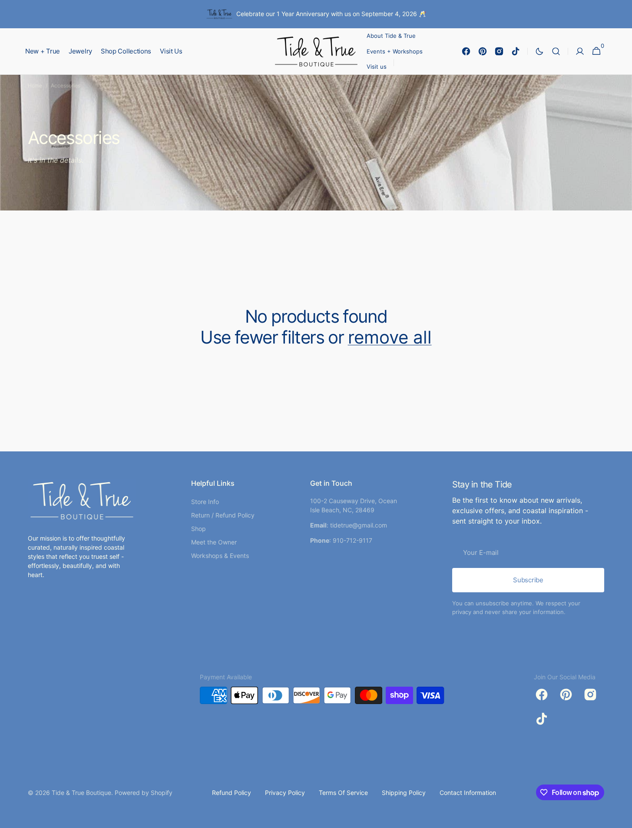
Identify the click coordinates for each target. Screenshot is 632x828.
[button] (556, 51)
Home (35, 85)
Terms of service (343, 792)
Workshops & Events (220, 555)
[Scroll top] (622, 818)
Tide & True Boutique (81, 792)
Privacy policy (285, 792)
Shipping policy (404, 792)
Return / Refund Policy (223, 515)
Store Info (205, 501)
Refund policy (231, 792)
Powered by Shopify (143, 792)
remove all (390, 337)
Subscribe (528, 580)
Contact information (468, 792)
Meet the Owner (214, 542)
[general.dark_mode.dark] (539, 51)
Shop (198, 528)
